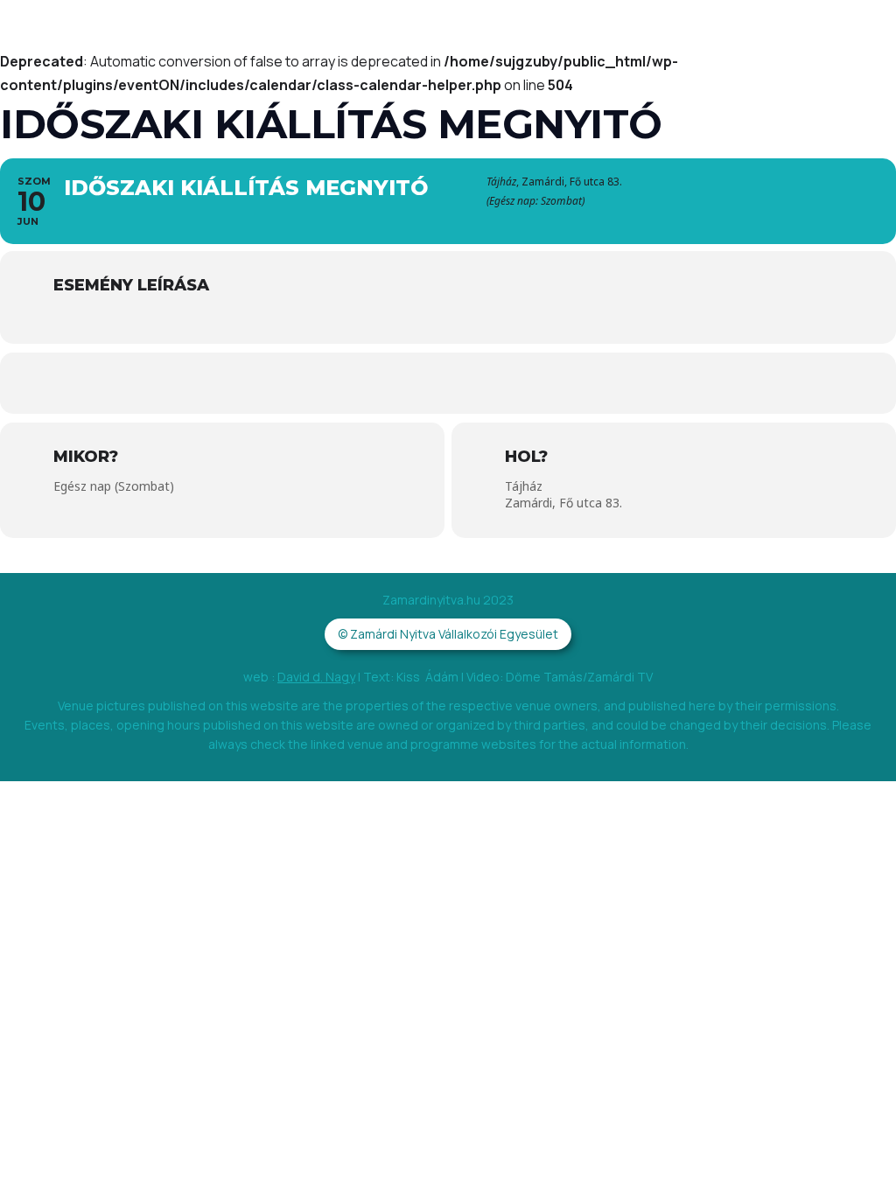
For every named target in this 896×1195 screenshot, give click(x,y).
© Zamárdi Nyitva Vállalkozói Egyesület (448, 633)
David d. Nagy (316, 676)
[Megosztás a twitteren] (395, 383)
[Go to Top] (859, 1159)
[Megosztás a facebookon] (343, 383)
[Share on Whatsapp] (448, 383)
